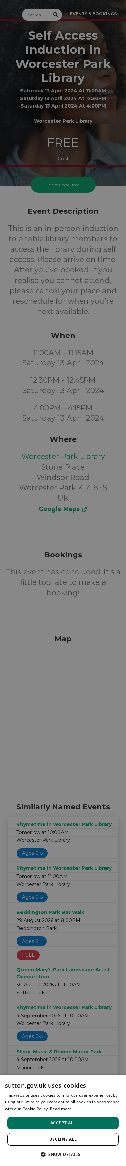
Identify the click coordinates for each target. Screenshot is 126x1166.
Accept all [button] (63, 1123)
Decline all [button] (63, 1139)
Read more (61, 1109)
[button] (63, 1154)
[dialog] (63, 1120)
